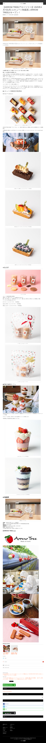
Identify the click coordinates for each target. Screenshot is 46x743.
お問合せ (11, 730)
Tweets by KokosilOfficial (7, 691)
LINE (6, 709)
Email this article (6, 665)
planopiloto (16, 14)
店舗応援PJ (4, 733)
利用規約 (11, 727)
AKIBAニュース (6, 14)
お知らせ (4, 728)
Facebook (7, 703)
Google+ (5, 661)
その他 (4, 730)
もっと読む (5, 719)
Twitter (5, 658)
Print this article (6, 667)
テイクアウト (5, 731)
